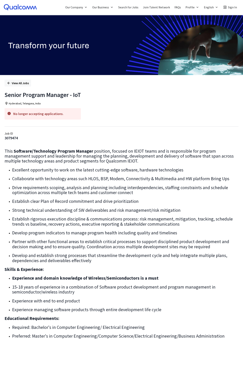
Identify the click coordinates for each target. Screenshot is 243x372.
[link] (20, 7)
